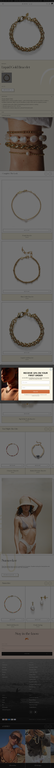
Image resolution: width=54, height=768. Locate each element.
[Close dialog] (51, 369)
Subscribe (35, 391)
